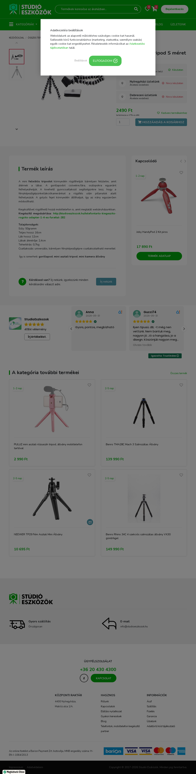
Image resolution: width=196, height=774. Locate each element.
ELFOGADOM (102, 61)
